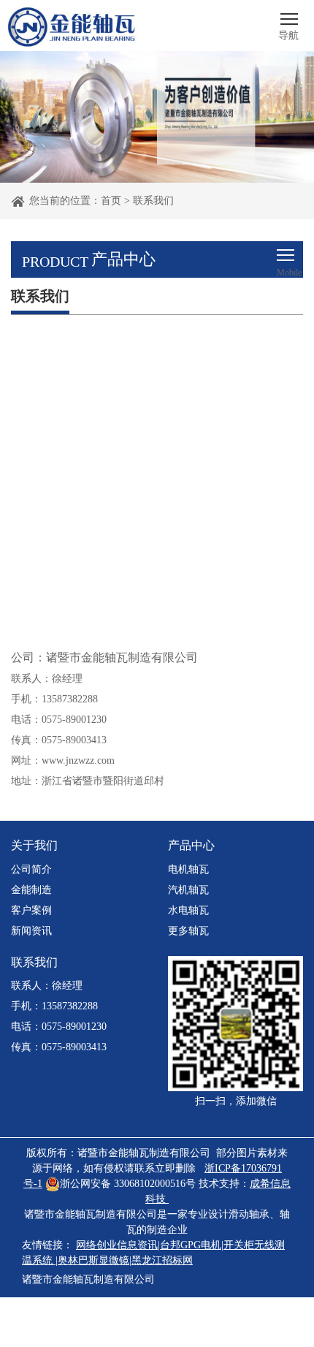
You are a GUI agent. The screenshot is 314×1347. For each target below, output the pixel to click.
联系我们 (153, 200)
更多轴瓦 (188, 930)
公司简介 (31, 869)
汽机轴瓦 (188, 889)
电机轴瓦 (188, 869)
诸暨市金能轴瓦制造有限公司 (88, 1279)
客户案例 (31, 910)
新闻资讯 (31, 930)
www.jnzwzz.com (78, 760)
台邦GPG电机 (190, 1245)
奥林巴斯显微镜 (93, 1260)
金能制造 (31, 889)
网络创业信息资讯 (117, 1245)
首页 (111, 200)
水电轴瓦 (188, 910)
